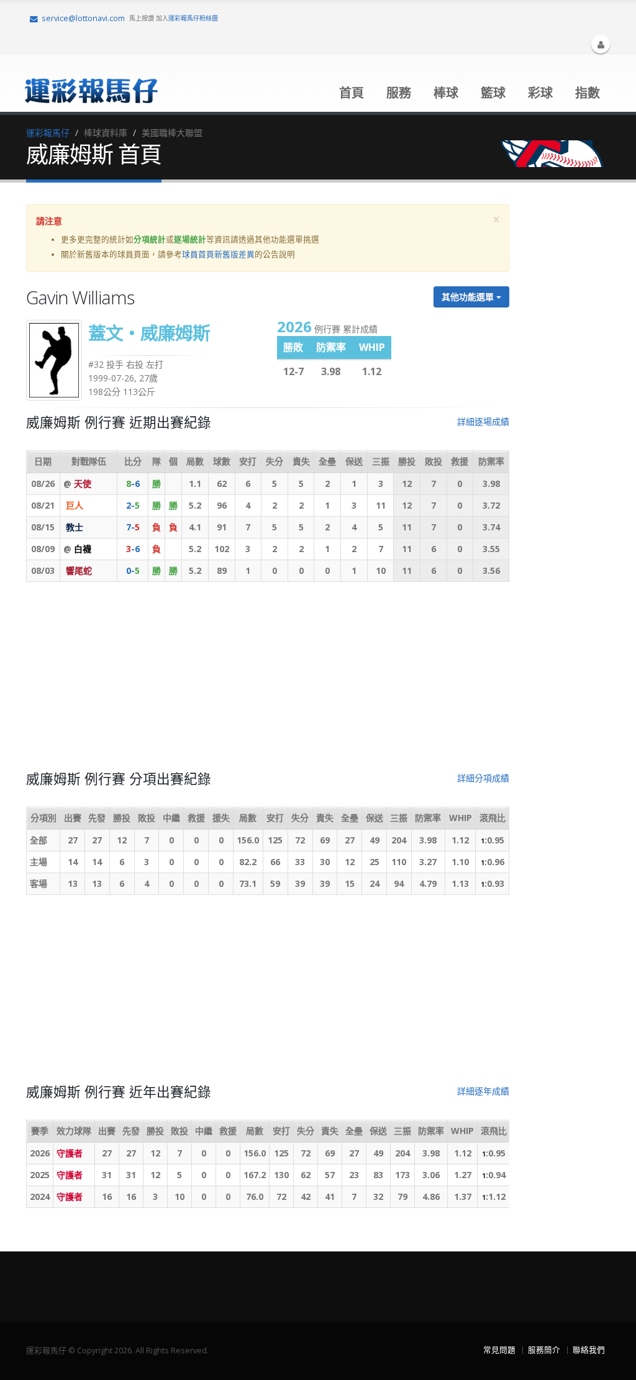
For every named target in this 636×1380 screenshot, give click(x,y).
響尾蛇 (79, 570)
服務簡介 (544, 1350)
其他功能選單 (469, 296)
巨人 (74, 505)
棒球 (446, 92)
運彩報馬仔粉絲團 (193, 18)
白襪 (82, 549)
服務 (398, 92)
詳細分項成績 (483, 778)
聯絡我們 (589, 1350)
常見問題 (499, 1350)
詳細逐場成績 (483, 421)
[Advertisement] (267, 681)
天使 (82, 483)
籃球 (493, 92)
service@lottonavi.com (83, 18)
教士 (74, 527)
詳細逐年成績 (483, 1091)
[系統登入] (600, 44)
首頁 (351, 92)
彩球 (540, 92)
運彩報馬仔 (48, 132)
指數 (587, 92)
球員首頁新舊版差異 (218, 254)
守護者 (70, 1153)
